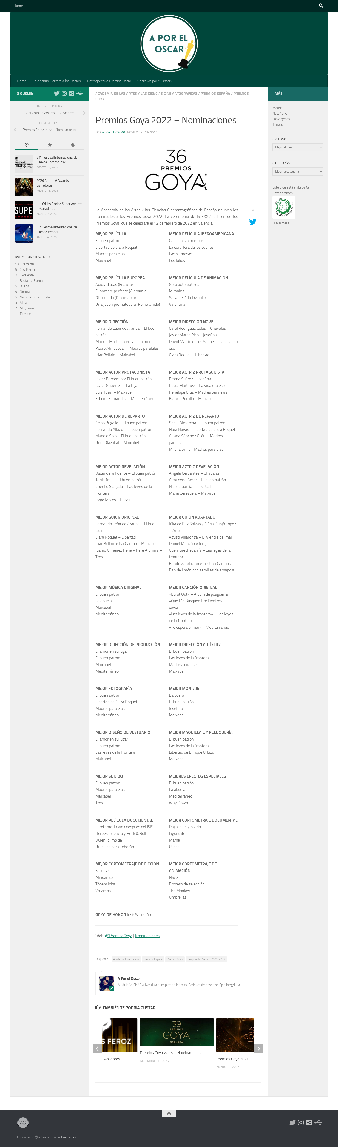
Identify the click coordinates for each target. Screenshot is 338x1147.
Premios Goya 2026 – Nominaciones (246, 1059)
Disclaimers (280, 223)
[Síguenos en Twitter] (57, 93)
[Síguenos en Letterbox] (71, 93)
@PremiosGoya (118, 935)
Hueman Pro (69, 1137)
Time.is (277, 124)
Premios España (215, 93)
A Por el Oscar (113, 132)
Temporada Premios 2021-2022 (206, 959)
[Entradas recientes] (26, 145)
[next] (258, 1048)
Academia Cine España (126, 959)
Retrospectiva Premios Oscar (109, 81)
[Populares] (49, 145)
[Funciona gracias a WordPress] (36, 1137)
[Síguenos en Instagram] (64, 93)
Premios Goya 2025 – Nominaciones (170, 1052)
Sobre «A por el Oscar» (154, 81)
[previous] (97, 1048)
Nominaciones (147, 935)
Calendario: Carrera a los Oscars (57, 81)
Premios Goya (175, 959)
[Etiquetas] (72, 145)
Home (18, 5)
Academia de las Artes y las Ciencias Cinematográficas (146, 93)
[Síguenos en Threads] (79, 93)
